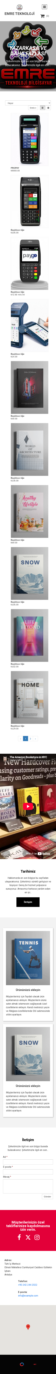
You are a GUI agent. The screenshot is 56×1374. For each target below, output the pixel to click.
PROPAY (15, 168)
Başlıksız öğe (17, 230)
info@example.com (28, 1295)
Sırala (32, 107)
